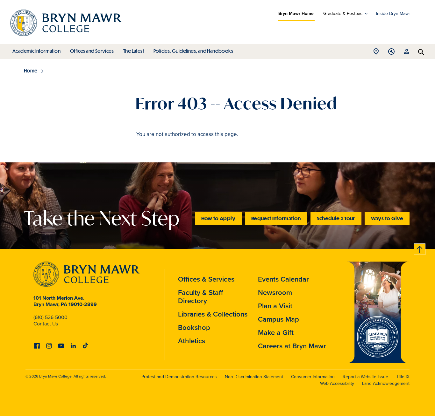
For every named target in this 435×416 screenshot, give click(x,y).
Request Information (276, 218)
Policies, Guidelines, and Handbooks (193, 51)
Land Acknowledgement (386, 383)
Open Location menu (376, 53)
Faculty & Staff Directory (200, 296)
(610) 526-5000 (50, 317)
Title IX (403, 376)
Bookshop (194, 327)
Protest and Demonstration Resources (179, 376)
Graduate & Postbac (342, 13)
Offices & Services (206, 279)
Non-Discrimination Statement (254, 376)
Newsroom (275, 292)
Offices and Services (92, 51)
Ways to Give (387, 218)
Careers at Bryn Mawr (292, 346)
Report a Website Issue (365, 376)
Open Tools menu (391, 53)
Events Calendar (283, 279)
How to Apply (218, 218)
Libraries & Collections (212, 314)
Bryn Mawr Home (296, 13)
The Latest (133, 51)
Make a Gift (276, 332)
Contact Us (45, 323)
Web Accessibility (337, 383)
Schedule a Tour (336, 218)
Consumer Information (313, 376)
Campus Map (278, 319)
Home (31, 70)
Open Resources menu (407, 53)
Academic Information (36, 51)
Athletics (191, 341)
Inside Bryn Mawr (393, 13)
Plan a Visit (275, 306)
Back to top (420, 248)
